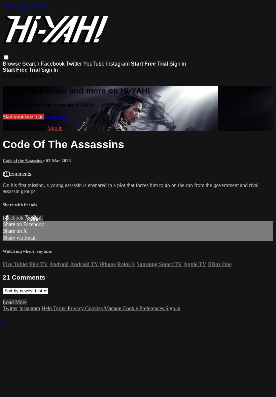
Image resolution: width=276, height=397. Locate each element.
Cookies (94, 308)
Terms (60, 308)
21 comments (17, 174)
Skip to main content (24, 5)
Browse (12, 64)
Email (36, 218)
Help (47, 308)
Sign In (49, 70)
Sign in (177, 64)
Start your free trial (23, 116)
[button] (6, 57)
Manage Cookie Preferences (134, 308)
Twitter (74, 64)
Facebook (53, 64)
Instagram (118, 64)
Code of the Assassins (23, 160)
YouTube (94, 64)
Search (31, 64)
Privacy (76, 308)
